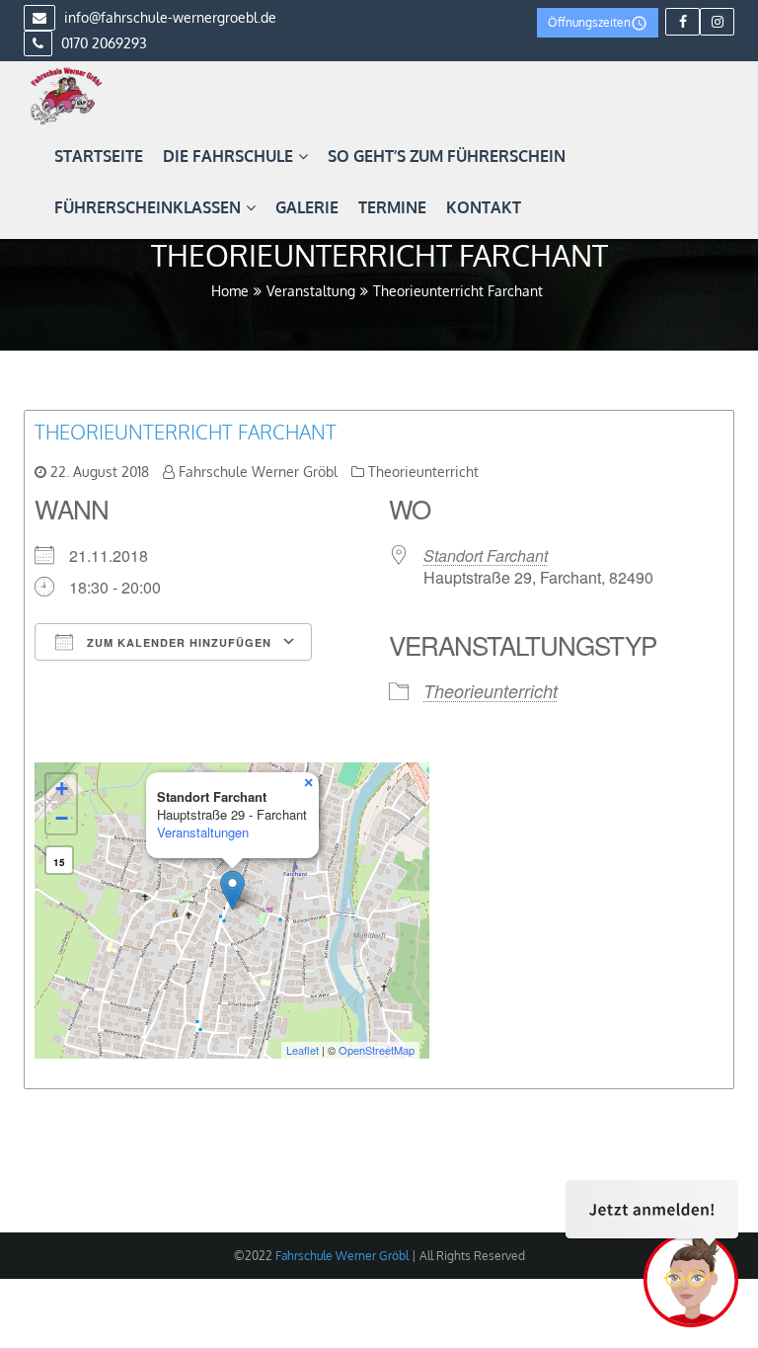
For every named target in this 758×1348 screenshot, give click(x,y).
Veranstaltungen (203, 832)
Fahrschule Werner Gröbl (258, 471)
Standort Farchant (485, 555)
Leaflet (302, 1050)
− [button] (61, 818)
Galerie (307, 207)
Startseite (98, 156)
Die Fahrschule (228, 156)
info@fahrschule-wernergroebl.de (168, 17)
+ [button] (61, 788)
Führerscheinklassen (147, 207)
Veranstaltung (310, 290)
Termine (392, 207)
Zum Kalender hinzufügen (177, 642)
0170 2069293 (102, 43)
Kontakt (483, 207)
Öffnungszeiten (589, 22)
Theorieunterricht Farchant (186, 431)
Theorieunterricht (423, 471)
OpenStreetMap (377, 1050)
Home (230, 290)
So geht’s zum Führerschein (447, 156)
